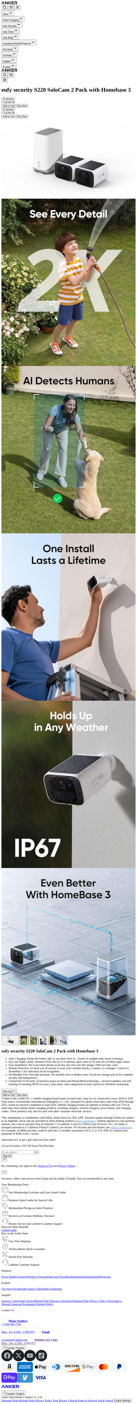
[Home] (35, 3)
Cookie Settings (122, 1400)
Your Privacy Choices (65, 1400)
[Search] (4, 7)
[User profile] (17, 7)
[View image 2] (24, 1040)
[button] (8, 99)
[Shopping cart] (11, 7)
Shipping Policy (10, 1400)
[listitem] (7, 1360)
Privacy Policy (44, 1400)
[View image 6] (63, 1040)
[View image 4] (43, 1040)
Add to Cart (9, 105)
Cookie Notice (104, 1400)
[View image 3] (34, 1040)
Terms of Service (86, 1400)
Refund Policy (27, 1400)
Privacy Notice (66, 1165)
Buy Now (22, 105)
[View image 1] (10, 1040)
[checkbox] (4, 1160)
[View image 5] (53, 1040)
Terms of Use (45, 1165)
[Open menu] (4, 80)
